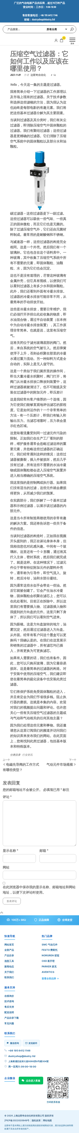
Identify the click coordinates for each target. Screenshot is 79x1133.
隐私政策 (36, 1120)
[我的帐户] (56, 40)
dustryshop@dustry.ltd (21, 1056)
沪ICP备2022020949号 (16, 1120)
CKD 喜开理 (48, 960)
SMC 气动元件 (50, 944)
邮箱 (44, 850)
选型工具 (9, 960)
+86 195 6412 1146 (19, 1050)
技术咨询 (9, 1001)
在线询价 (9, 995)
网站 (6, 867)
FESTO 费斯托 (50, 949)
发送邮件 (32, 1043)
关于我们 (9, 971)
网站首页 (9, 944)
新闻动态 (9, 966)
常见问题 (9, 1023)
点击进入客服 (33, 1080)
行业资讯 (27, 754)
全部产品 (9, 949)
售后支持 (9, 1006)
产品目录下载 (11, 1017)
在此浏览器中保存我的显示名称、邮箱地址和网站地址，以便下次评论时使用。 (39, 889)
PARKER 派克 (49, 966)
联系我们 (9, 977)
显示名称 (10, 850)
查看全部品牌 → (50, 978)
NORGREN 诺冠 (50, 955)
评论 (7, 797)
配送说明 (9, 1012)
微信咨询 (14, 1043)
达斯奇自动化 (38, 75)
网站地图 (47, 1120)
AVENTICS (48, 971)
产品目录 (9, 955)
